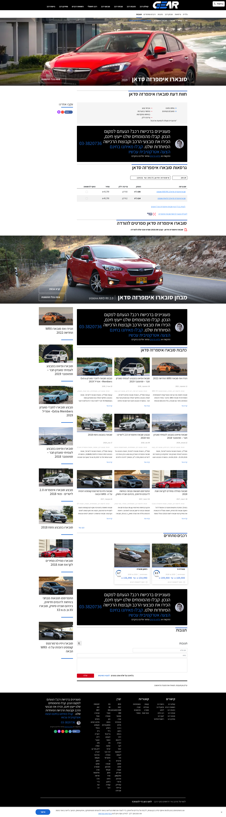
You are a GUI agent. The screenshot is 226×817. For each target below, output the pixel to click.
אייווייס (97, 719)
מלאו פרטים (155, 155)
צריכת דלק (123, 186)
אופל (98, 716)
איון (109, 719)
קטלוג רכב (144, 6)
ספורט (146, 710)
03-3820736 (90, 143)
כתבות (160, 14)
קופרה (108, 785)
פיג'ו (98, 778)
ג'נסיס (119, 734)
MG (109, 710)
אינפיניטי (118, 722)
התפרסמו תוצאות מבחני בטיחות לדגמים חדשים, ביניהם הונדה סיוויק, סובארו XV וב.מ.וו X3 (56, 604)
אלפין (119, 725)
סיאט (119, 767)
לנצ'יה (97, 752)
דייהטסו (118, 740)
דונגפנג (107, 737)
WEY (98, 710)
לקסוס (119, 755)
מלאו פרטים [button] (69, 726)
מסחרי (138, 713)
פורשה (97, 775)
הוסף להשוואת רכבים (175, 582)
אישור (43, 812)
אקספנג (97, 725)
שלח (85, 675)
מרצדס (118, 761)
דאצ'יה (97, 734)
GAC (119, 707)
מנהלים (146, 707)
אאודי (108, 713)
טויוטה (108, 746)
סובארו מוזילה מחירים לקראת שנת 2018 (59, 562)
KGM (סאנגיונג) (116, 710)
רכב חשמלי (92, 6)
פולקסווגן (118, 775)
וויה (109, 743)
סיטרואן (107, 767)
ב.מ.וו (119, 728)
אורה (119, 719)
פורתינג (118, 778)
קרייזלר (118, 788)
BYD (119, 704)
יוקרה (139, 707)
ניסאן (98, 761)
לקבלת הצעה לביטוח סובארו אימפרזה (172, 214)
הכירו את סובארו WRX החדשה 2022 (59, 330)
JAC (98, 707)
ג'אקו (119, 731)
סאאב (119, 764)
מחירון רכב (63, 6)
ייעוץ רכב (161, 716)
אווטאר (118, 716)
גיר (186, 20)
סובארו (172, 20)
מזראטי (97, 755)
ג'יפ (98, 731)
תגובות (139, 14)
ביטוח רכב (51, 6)
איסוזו (108, 722)
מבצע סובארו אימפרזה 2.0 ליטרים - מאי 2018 (56, 492)
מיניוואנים (137, 710)
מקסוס (97, 758)
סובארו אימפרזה (160, 20)
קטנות (147, 704)
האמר (108, 740)
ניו (109, 761)
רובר (108, 788)
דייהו (98, 737)
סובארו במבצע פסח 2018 (57, 527)
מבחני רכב (118, 6)
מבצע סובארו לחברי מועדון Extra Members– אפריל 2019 (56, 411)
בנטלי (98, 728)
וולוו (98, 743)
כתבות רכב (131, 6)
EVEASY (97, 704)
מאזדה (108, 755)
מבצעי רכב (105, 6)
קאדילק (118, 785)
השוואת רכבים (78, 6)
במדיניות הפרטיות (105, 813)
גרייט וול (107, 734)
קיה (98, 785)
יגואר (119, 749)
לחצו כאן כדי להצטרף (142, 801)
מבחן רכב (169, 14)
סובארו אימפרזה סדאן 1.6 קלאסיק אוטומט (172, 198)
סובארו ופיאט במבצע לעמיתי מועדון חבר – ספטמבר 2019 (60, 370)
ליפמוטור (118, 752)
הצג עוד (81, 527)
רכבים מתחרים (150, 14)
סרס (98, 770)
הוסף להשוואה (89, 186)
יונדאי (108, 749)
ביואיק (108, 728)
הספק (138, 186)
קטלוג (180, 20)
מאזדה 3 (181, 569)
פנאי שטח (145, 713)
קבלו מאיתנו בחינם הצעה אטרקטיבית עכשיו (140, 149)
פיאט (108, 778)
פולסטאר (96, 772)
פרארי (119, 782)
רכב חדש (161, 713)
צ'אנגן (108, 782)
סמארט (97, 767)
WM (119, 713)
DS (109, 704)
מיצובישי (107, 758)
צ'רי (98, 782)
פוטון (108, 772)
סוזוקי (98, 764)
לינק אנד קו (96, 749)
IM (109, 707)
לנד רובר (107, 752)
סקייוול (108, 770)
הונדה (119, 743)
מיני (119, 758)
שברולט (118, 790)
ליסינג (162, 710)
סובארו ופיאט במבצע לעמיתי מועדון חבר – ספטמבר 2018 (60, 452)
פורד (108, 775)
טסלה (97, 746)
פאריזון (118, 772)
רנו (99, 788)
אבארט (97, 713)
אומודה (107, 716)
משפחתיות (137, 704)
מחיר (107, 186)
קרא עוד (184, 406)
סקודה (119, 770)
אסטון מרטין (106, 725)
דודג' (119, 737)
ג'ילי (109, 731)
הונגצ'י (97, 740)
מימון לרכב (160, 707)
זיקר (119, 746)
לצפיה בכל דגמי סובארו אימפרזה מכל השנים (168, 206)
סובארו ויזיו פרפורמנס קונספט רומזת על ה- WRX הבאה (57, 647)
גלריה (185, 14)
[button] (69, 112)
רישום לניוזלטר (159, 719)
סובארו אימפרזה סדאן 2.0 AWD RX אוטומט (171, 191)
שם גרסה (182, 186)
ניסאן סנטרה (142, 569)
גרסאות (178, 14)
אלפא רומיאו (95, 722)
